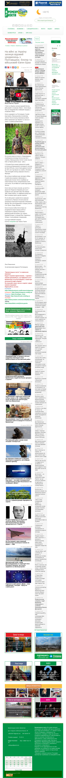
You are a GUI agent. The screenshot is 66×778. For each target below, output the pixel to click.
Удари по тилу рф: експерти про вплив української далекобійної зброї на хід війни (41, 518)
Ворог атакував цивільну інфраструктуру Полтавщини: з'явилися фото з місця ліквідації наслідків (40, 52)
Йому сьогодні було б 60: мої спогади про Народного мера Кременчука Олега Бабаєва (56, 68)
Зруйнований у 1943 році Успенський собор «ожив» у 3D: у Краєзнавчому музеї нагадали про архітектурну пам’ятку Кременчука (18, 399)
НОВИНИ (20, 29)
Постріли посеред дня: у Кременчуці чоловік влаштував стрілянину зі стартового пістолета (40, 134)
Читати (56, 112)
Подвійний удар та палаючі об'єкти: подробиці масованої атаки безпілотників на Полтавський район (18, 358)
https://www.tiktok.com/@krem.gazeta (16, 303)
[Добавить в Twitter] (15, 67)
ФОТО (43, 29)
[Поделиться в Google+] (8, 67)
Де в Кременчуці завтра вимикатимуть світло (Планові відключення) (40, 87)
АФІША (56, 29)
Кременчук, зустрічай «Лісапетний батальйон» (40, 380)
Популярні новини (39, 42)
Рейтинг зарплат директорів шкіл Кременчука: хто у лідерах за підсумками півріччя (41, 328)
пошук (55, 41)
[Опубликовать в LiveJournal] (11, 67)
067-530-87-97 (26, 733)
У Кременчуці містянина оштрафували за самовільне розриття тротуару (40, 528)
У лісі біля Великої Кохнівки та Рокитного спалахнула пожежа (41, 62)
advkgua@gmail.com (13, 745)
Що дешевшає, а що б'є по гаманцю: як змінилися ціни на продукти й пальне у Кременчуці (19, 420)
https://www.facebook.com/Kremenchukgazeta (19, 290)
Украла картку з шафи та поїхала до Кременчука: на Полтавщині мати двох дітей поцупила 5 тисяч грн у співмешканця (40, 217)
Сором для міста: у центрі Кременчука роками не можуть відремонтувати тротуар (18, 710)
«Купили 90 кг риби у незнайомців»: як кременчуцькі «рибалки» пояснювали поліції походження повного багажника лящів (40, 362)
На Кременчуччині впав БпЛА (48, 647)
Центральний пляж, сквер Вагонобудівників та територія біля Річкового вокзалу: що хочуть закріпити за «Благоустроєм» (18, 564)
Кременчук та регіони (21, 45)
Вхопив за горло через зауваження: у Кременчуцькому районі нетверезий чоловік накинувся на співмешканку (40, 400)
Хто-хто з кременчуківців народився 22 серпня (19, 501)
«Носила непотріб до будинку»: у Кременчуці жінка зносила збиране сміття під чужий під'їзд (40, 591)
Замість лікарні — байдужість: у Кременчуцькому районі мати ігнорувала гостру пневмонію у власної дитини (40, 167)
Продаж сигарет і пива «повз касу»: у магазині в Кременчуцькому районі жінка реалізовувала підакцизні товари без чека (40, 541)
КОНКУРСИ (12, 33)
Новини (13, 45)
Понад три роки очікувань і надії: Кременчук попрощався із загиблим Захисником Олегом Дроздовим (41, 604)
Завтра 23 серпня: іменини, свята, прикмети (40, 79)
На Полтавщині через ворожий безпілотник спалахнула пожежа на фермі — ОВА (17, 543)
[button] (7, 644)
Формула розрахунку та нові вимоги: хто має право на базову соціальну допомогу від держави (40, 389)
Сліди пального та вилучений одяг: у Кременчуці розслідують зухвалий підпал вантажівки (41, 97)
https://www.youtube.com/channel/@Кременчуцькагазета (22, 299)
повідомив (12, 221)
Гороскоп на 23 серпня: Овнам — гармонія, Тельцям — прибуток (40, 156)
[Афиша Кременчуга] (33, 686)
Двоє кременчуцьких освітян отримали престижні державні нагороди (40, 444)
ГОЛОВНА (11, 29)
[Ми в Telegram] (48, 656)
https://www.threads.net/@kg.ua (20, 296)
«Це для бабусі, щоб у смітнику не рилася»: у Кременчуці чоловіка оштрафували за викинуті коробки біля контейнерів (40, 555)
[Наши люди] (18, 663)
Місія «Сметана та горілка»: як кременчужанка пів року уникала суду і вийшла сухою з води (40, 453)
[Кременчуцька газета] (18, 12)
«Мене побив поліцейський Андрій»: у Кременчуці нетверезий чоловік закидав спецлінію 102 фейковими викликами (40, 505)
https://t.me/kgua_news (18, 294)
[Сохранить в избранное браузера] (18, 67)
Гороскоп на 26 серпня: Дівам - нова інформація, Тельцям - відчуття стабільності (18, 585)
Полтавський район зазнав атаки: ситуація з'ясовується (17, 440)
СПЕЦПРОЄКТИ (32, 29)
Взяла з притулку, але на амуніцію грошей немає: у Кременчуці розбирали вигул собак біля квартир (41, 568)
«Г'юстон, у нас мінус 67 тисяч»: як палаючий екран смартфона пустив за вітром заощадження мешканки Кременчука (40, 413)
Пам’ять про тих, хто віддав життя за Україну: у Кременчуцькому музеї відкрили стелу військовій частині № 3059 (40, 465)
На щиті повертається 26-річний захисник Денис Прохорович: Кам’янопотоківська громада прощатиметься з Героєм (16, 522)
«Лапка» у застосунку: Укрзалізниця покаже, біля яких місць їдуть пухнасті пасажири (40, 229)
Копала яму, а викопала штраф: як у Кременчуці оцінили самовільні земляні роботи (41, 492)
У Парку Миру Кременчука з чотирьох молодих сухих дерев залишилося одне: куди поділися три (40, 579)
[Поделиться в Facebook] (6, 67)
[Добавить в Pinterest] (13, 67)
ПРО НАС (29, 33)
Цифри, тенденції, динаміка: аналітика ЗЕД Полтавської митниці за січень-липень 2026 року (40, 434)
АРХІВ (20, 33)
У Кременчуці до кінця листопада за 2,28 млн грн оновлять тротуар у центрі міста (40, 107)
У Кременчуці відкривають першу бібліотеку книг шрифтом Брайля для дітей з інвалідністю (40, 180)
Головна (7, 45)
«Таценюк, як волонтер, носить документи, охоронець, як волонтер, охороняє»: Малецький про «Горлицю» (48, 674)
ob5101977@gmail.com (14, 733)
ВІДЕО (50, 29)
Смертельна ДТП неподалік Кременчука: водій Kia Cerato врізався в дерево (18, 378)
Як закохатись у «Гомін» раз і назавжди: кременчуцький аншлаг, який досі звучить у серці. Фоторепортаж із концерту (48, 710)
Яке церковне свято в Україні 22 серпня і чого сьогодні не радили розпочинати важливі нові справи (40, 349)
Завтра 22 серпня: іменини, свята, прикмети (40, 373)
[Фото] (48, 699)
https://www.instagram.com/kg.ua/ (22, 292)
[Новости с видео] (48, 663)
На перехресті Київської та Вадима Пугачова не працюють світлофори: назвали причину (18, 460)
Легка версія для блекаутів (45, 20)
